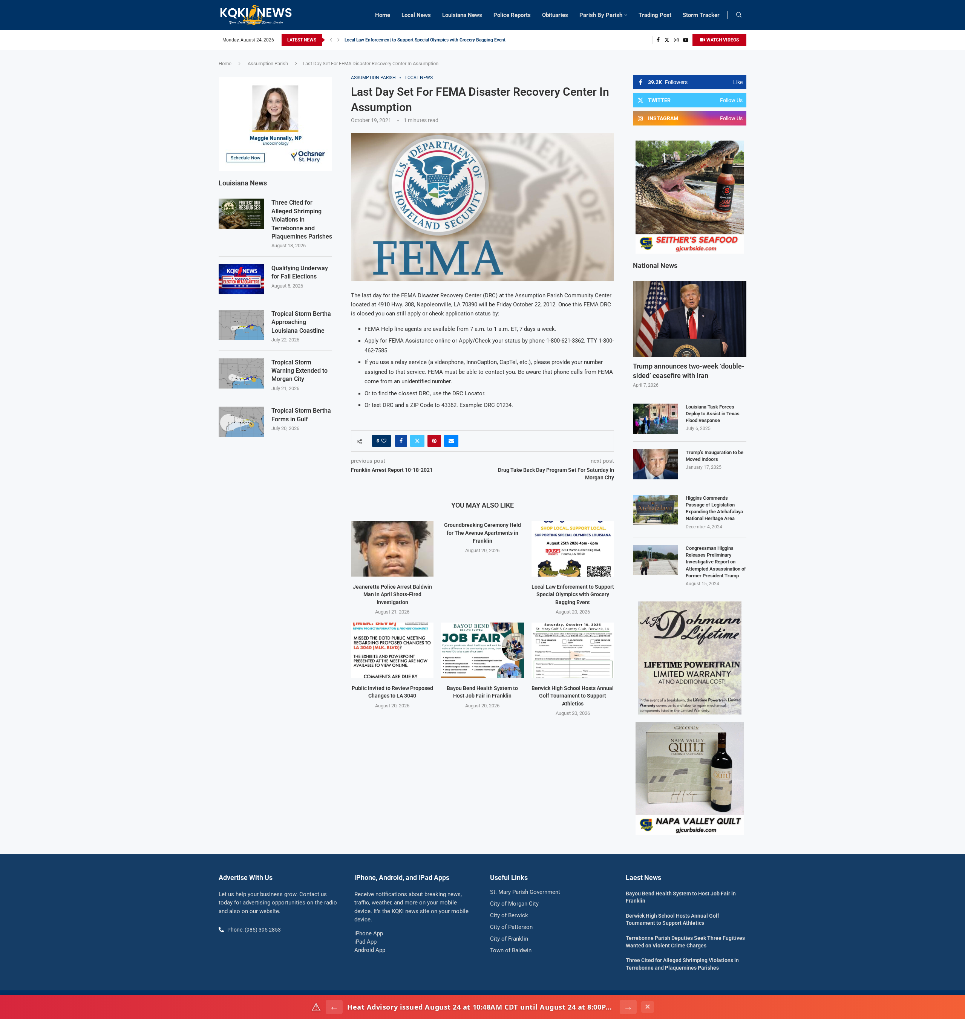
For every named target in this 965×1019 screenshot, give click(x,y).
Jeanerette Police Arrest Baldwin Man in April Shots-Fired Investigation (392, 594)
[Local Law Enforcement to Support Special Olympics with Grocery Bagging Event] (573, 548)
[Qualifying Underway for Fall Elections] (241, 279)
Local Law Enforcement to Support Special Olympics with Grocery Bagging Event (573, 594)
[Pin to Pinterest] (434, 441)
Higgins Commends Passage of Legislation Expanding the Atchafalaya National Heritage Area (714, 508)
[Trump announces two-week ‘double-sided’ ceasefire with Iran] (689, 319)
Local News (416, 15)
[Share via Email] (451, 441)
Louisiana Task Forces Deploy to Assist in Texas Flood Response (713, 413)
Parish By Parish (600, 15)
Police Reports (512, 15)
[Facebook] (658, 40)
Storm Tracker (701, 15)
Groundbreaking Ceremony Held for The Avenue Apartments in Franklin (482, 532)
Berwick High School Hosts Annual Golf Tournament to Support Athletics (573, 696)
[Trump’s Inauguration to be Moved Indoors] (655, 464)
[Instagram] (676, 40)
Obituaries (555, 15)
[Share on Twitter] (417, 441)
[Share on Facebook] (401, 441)
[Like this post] (383, 441)
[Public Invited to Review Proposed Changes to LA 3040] (392, 650)
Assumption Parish (268, 63)
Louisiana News (462, 15)
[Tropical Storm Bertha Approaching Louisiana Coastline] (241, 325)
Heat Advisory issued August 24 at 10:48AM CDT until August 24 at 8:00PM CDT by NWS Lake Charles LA (481, 1006)
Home (382, 15)
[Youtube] (686, 40)
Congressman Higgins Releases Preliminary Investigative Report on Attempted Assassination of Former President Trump (716, 561)
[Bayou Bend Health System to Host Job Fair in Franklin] (482, 650)
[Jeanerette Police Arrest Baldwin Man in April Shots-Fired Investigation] (392, 548)
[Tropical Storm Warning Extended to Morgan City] (241, 373)
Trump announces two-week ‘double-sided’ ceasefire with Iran (688, 370)
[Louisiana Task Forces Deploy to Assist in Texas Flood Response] (655, 419)
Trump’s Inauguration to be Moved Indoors (714, 456)
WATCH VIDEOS (722, 40)
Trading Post (655, 15)
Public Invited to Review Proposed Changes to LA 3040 (400, 40)
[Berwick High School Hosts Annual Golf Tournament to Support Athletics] (573, 650)
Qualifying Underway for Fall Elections (299, 272)
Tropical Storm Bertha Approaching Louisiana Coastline (301, 322)
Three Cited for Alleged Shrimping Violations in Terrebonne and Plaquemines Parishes (301, 219)
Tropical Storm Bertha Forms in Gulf (301, 414)
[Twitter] (667, 40)
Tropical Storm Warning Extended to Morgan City (299, 371)
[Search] (739, 15)
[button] (331, 40)
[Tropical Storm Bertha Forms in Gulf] (241, 422)
